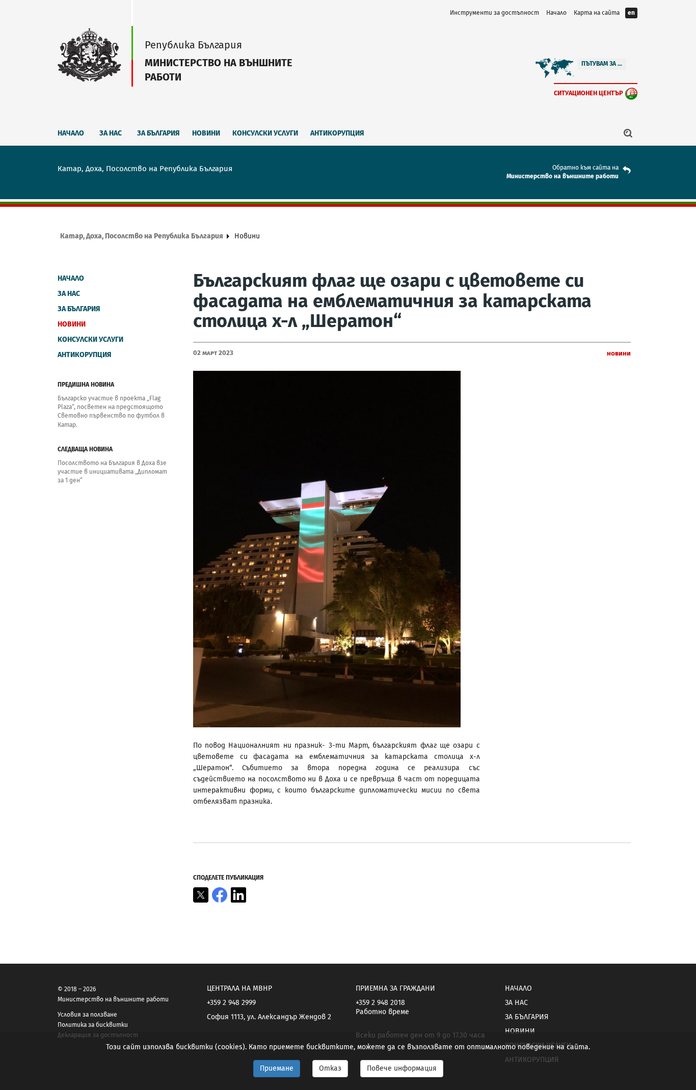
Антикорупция (337, 133)
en (631, 12)
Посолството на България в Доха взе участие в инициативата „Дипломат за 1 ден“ (112, 471)
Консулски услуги (265, 133)
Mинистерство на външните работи (562, 176)
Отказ (330, 1068)
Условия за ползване (87, 1014)
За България (158, 133)
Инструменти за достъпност (494, 12)
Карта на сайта (597, 12)
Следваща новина (85, 449)
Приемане (276, 1068)
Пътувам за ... (601, 63)
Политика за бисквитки (93, 1024)
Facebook (219, 895)
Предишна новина (86, 384)
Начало (556, 12)
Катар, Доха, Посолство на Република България (141, 236)
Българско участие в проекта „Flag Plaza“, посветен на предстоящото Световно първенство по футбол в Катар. (111, 411)
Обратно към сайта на (585, 167)
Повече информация (402, 1068)
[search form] (628, 133)
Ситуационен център (588, 93)
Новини (206, 133)
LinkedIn (238, 895)
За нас (110, 133)
